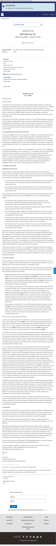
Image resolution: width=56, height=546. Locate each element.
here (32, 8)
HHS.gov (46, 520)
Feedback (54, 270)
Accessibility (9, 523)
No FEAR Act (27, 523)
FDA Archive (9, 517)
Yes (14, 497)
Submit (13, 506)
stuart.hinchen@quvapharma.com (13, 74)
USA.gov (46, 523)
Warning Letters (5, 18)
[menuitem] (28, 478)
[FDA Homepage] (2, 14)
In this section (19, 24)
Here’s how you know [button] (27, 0)
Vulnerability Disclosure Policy (28, 528)
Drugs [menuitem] (4, 483)
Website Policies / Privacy (28, 520)
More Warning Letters (28, 42)
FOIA (46, 517)
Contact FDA (17, 536)
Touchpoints (39, 509)
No (14, 501)
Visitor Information (28, 517)
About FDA (9, 520)
